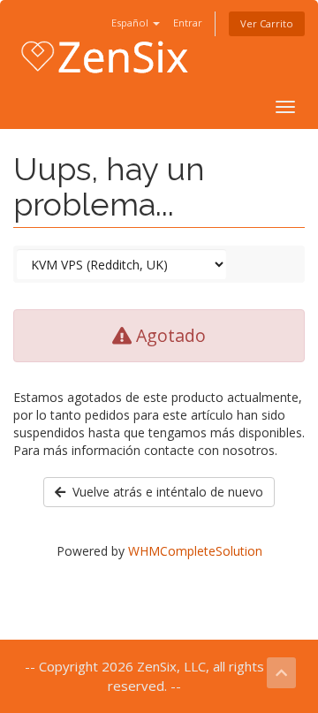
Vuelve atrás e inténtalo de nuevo (164, 491)
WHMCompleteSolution (195, 550)
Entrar (187, 22)
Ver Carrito (266, 23)
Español (131, 22)
